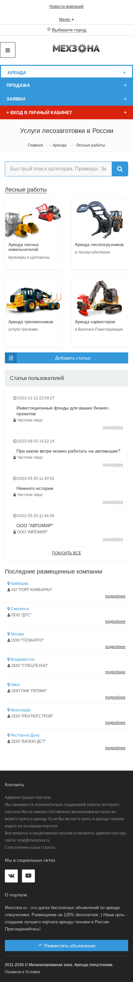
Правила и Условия (22, 972)
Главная (35, 145)
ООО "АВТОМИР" (34, 525)
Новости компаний (66, 6)
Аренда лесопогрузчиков (99, 244)
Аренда (16, 72)
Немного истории (34, 488)
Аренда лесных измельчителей (23, 247)
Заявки (15, 98)
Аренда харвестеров (95, 321)
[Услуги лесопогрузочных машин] (100, 219)
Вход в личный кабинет (39, 112)
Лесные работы (26, 189)
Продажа (18, 85)
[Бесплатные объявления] (76, 48)
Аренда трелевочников (30, 321)
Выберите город (69, 29)
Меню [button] (65, 19)
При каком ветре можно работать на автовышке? (68, 451)
